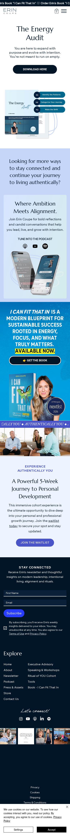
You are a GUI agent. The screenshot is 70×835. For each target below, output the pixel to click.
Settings (18, 829)
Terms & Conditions (35, 802)
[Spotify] (49, 719)
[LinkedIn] (42, 719)
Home (8, 664)
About (8, 670)
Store (7, 693)
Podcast (9, 681)
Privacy (35, 787)
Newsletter (11, 676)
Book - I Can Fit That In (43, 687)
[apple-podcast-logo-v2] (25, 246)
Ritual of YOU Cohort (42, 676)
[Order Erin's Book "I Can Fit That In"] (35, 3)
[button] (57, 10)
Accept (51, 829)
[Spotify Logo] (45, 246)
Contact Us (11, 699)
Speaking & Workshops (43, 670)
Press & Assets (13, 687)
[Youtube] (35, 246)
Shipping (35, 797)
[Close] (65, 809)
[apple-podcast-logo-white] (35, 719)
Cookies (35, 792)
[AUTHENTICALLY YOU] (35, 424)
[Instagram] (21, 719)
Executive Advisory (40, 664)
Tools (31, 681)
